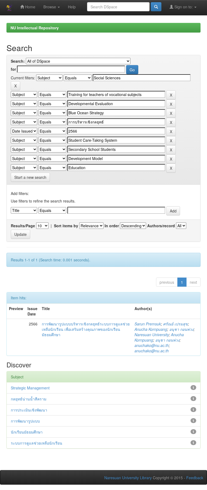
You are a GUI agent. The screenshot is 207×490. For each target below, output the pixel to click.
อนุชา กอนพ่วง (181, 329)
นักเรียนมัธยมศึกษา (27, 432)
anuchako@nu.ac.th (151, 345)
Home (29, 6)
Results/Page (23, 225)
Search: (18, 61)
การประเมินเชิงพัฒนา (29, 410)
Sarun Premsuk (147, 323)
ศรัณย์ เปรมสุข (175, 323)
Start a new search (30, 177)
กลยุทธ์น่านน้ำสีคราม (28, 399)
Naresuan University (151, 334)
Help (72, 6)
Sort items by (66, 225)
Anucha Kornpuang (150, 329)
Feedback (194, 477)
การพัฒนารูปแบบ (25, 421)
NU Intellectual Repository (35, 27)
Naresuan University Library (128, 477)
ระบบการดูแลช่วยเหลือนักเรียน (36, 443)
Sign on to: (183, 6)
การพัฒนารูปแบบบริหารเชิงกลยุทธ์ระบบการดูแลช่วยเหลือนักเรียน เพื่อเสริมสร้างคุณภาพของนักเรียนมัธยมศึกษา (86, 329)
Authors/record (161, 225)
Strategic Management (30, 387)
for (13, 69)
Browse (50, 6)
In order (112, 225)
